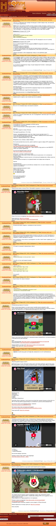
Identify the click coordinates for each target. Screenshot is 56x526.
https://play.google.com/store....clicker (34, 216)
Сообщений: (6, 25)
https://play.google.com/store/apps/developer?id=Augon (25, 146)
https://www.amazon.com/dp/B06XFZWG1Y (30, 342)
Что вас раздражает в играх (48, 112)
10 (37, 232)
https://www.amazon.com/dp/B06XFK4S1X (21, 404)
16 (36, 302)
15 (37, 286)
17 (38, 349)
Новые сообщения (36, 13)
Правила (49, 13)
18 (36, 359)
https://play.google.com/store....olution (20, 456)
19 (35, 416)
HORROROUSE (46, 95)
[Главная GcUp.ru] (3, 11)
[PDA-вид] (19, 11)
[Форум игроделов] (8, 11)
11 (37, 243)
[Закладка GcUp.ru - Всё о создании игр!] (18, 11)
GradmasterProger (6, 20)
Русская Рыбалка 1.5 (47, 104)
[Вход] (15, 11)
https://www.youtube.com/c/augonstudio (22, 151)
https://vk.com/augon (24, 218)
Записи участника (13, 16)
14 (37, 277)
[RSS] (21, 11)
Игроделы (44, 13)
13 (37, 263)
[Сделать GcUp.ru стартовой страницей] (17, 11)
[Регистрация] (12, 11)
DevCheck (43, 55)
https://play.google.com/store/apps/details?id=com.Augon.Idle (35, 341)
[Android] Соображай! (46, 277)
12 (37, 253)
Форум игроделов (4, 16)
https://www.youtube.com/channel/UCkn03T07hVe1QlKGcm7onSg (27, 408)
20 (39, 464)
